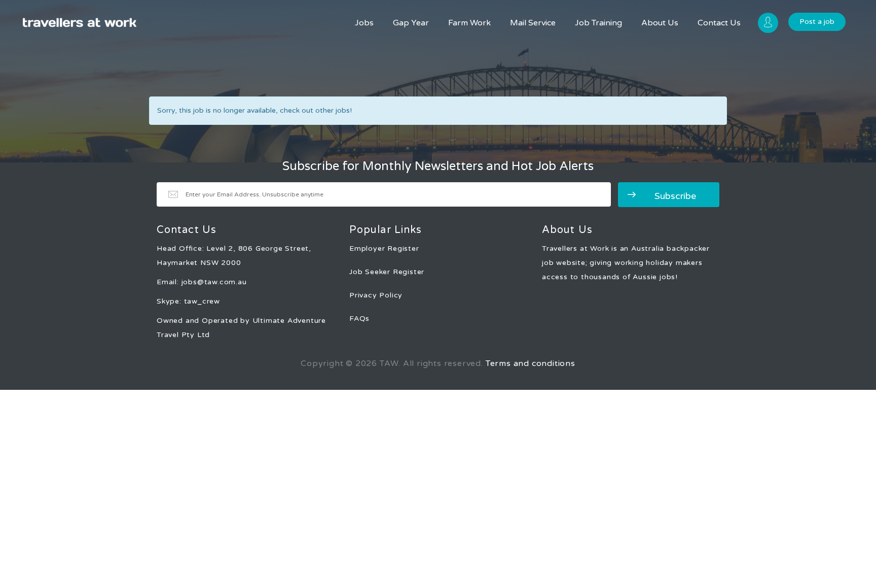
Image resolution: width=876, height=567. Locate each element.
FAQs (359, 318)
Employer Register (384, 248)
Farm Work (469, 23)
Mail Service (533, 23)
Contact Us (719, 23)
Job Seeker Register (386, 272)
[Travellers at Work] (79, 22)
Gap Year (411, 23)
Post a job (816, 21)
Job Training (598, 23)
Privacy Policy (376, 295)
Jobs (364, 23)
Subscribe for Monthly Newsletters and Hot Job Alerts (438, 166)
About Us (659, 23)
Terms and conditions (530, 363)
